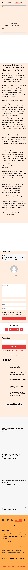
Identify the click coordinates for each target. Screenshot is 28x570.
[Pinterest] (14, 329)
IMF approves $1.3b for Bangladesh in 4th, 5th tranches (7, 259)
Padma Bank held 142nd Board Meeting (16, 386)
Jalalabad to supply (11, 251)
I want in (13, 346)
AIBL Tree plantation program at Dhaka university (18, 380)
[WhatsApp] (17, 329)
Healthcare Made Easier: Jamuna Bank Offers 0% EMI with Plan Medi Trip (17, 393)
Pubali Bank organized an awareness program (17, 366)
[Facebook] (6, 329)
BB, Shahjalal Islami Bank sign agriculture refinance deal (18, 373)
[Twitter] (10, 329)
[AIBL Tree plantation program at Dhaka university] (5, 380)
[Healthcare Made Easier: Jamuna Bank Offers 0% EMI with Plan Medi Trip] (5, 393)
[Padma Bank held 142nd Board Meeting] (5, 387)
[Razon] (14, 269)
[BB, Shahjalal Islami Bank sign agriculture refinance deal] (5, 373)
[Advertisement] (14, 49)
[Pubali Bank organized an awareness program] (5, 366)
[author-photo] (3, 432)
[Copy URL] (21, 329)
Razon (15, 23)
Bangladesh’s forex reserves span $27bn (20, 259)
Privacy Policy (19, 350)
